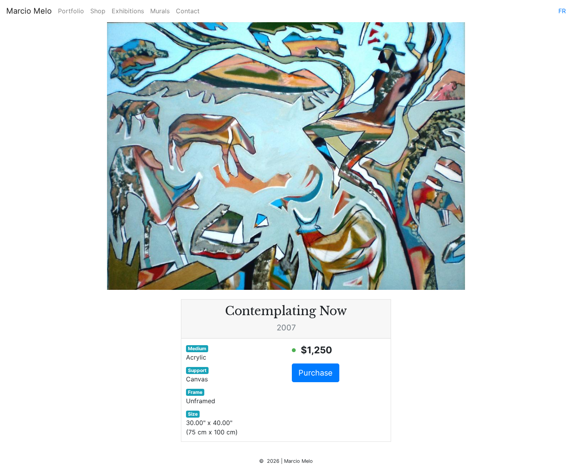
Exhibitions (128, 11)
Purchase (315, 373)
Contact (188, 11)
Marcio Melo (29, 11)
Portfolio (71, 11)
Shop (97, 11)
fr (562, 11)
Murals (160, 11)
